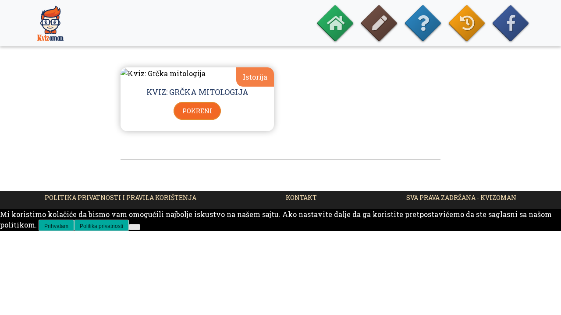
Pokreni (197, 111)
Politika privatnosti (101, 226)
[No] (134, 227)
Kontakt (301, 197)
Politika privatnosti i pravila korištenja (120, 197)
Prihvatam (56, 226)
